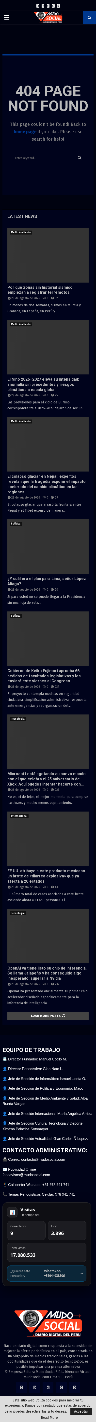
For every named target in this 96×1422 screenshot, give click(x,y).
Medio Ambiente (21, 232)
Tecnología (18, 718)
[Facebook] (37, 6)
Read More (49, 1418)
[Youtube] (58, 6)
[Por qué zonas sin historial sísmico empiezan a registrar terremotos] (48, 255)
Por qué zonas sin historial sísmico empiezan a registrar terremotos (40, 290)
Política (15, 523)
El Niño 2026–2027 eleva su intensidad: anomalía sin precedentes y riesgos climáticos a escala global (43, 384)
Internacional (19, 816)
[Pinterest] (53, 6)
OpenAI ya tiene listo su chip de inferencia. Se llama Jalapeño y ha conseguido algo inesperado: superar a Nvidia (47, 973)
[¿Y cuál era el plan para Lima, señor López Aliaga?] (48, 546)
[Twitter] (43, 6)
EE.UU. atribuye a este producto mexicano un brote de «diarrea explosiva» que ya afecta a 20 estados (46, 876)
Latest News (22, 216)
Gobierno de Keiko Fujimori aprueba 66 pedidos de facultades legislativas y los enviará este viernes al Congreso (44, 676)
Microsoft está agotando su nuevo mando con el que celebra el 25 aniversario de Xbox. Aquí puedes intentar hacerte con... (46, 779)
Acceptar (81, 1411)
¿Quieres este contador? (46, 1273)
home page (25, 131)
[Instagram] (48, 6)
